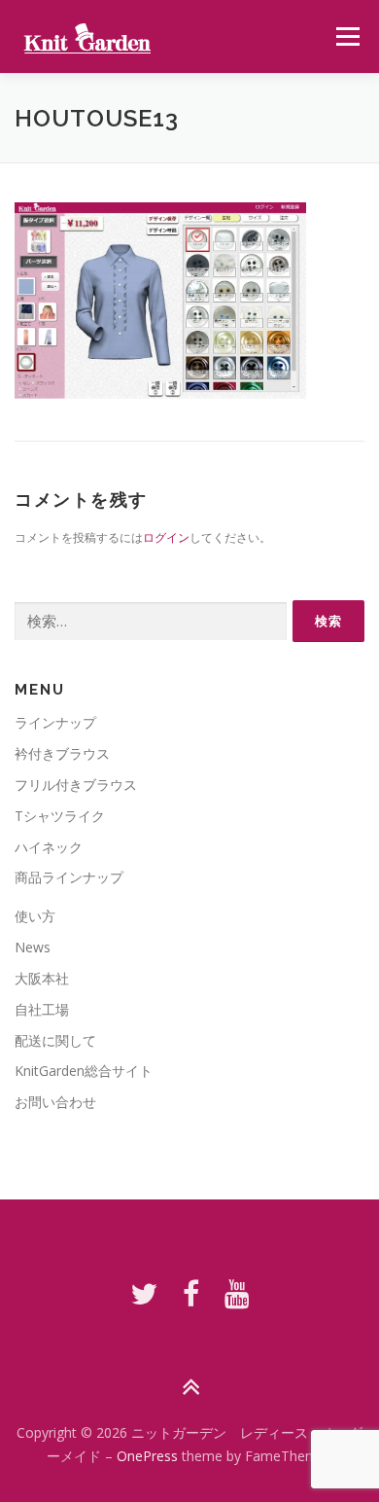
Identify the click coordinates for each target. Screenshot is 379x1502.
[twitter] (143, 1293)
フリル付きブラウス (76, 784)
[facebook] (191, 1293)
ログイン (166, 537)
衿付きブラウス (62, 753)
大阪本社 (42, 978)
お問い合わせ (55, 1101)
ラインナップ (55, 722)
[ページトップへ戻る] (189, 1387)
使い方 (35, 916)
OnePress (147, 1456)
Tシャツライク (60, 815)
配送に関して (55, 1040)
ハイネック (49, 847)
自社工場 (42, 1009)
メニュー (347, 36)
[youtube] (237, 1293)
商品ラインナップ (69, 877)
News (33, 947)
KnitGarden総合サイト (84, 1070)
